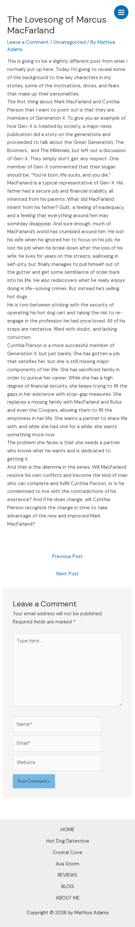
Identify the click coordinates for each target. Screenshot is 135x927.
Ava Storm (67, 864)
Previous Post (67, 556)
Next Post (67, 574)
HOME (67, 830)
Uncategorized (69, 42)
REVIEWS (67, 875)
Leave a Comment (28, 42)
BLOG (67, 886)
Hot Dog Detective (67, 841)
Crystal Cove (67, 852)
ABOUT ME (68, 898)
